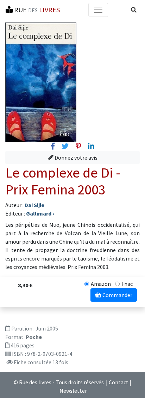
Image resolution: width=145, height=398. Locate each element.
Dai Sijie (34, 204)
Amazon (101, 283)
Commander (116, 294)
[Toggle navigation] (98, 10)
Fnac (127, 283)
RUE (36, 9)
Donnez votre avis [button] (75, 157)
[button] (134, 10)
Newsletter (73, 390)
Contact (118, 382)
